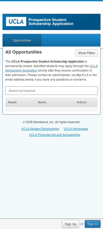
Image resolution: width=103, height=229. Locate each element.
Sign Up (70, 223)
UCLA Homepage (76, 128)
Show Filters (86, 53)
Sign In (93, 223)
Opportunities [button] (22, 40)
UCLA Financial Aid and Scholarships (54, 134)
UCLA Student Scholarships (40, 128)
